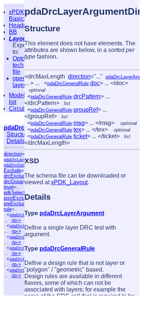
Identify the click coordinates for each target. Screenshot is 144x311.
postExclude (17, 198)
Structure (18, 134)
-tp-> (16, 220)
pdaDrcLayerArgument (72, 213)
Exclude (12, 170)
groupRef (85, 109)
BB (13, 32)
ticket (80, 136)
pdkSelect (14, 192)
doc (95, 83)
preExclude (16, 203)
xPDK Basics (18, 15)
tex (77, 129)
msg (79, 123)
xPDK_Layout (69, 182)
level (9, 187)
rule (7, 209)
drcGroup (13, 181)
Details (16, 141)
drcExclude (16, 176)
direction (13, 154)
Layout (18, 38)
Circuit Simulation (23, 111)
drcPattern (86, 96)
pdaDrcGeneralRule (22, 165)
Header (18, 25)
